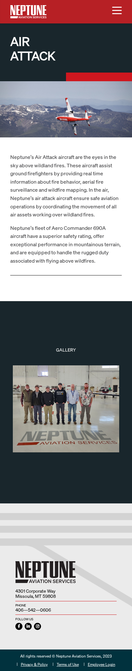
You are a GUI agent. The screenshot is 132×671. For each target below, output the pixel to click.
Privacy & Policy (34, 664)
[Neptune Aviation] (28, 11)
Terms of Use (68, 664)
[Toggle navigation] (117, 11)
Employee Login (101, 664)
